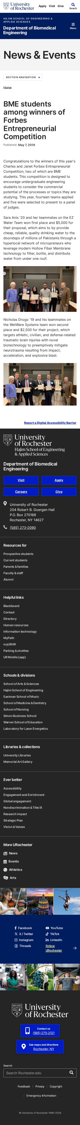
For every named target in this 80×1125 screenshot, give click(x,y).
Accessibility (12, 788)
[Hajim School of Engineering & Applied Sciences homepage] (34, 445)
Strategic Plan (13, 820)
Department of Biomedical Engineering (29, 30)
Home (7, 87)
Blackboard (11, 606)
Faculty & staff (13, 573)
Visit (52, 6)
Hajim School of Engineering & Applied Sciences (27, 20)
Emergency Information (41, 1095)
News (13, 853)
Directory (9, 619)
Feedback (24, 1086)
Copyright (56, 1086)
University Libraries (17, 755)
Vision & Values (14, 827)
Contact (9, 612)
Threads (25, 946)
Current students (15, 560)
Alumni (8, 579)
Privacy (39, 1086)
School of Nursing (16, 709)
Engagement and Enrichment (23, 795)
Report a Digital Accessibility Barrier (50, 423)
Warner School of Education (23, 722)
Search (7, 1065)
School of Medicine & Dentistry (24, 703)
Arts (13, 877)
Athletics (15, 869)
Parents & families (15, 567)
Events (14, 861)
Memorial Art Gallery (17, 762)
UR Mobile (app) (14, 657)
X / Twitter (26, 934)
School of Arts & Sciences (21, 684)
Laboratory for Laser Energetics (25, 729)
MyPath (8, 638)
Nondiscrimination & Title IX (22, 807)
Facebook (25, 928)
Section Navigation (21, 77)
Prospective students (18, 554)
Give (61, 6)
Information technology (20, 631)
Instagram (26, 940)
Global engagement (17, 801)
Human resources (16, 625)
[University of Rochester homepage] (18, 6)
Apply (43, 6)
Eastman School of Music (21, 697)
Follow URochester (54, 948)
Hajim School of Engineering (23, 690)
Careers (21, 491)
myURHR (9, 644)
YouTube (57, 928)
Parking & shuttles (16, 651)
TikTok (54, 934)
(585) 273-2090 (23, 527)
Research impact (15, 814)
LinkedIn (56, 940)
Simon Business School (19, 716)
